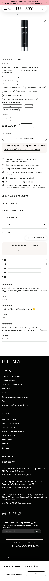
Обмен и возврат (10, 380)
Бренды (5, 448)
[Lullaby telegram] (20, 514)
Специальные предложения (15, 397)
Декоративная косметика (14, 431)
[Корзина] (43, 8)
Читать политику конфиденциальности (13, 573)
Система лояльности (12, 385)
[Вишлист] (40, 8)
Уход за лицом (9, 419)
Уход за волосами (10, 423)
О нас (5, 393)
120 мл (6, 119)
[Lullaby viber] (15, 514)
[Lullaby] (24, 8)
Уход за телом (9, 427)
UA (3, 558)
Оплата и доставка (11, 376)
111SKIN (5, 64)
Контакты (6, 389)
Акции (5, 444)
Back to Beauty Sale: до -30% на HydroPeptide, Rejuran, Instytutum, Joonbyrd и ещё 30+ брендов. (24, 2)
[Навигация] (2, 2)
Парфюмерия (8, 436)
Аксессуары (8, 440)
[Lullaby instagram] (4, 514)
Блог (4, 401)
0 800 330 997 (8, 462)
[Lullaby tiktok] (9, 514)
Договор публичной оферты (15, 405)
